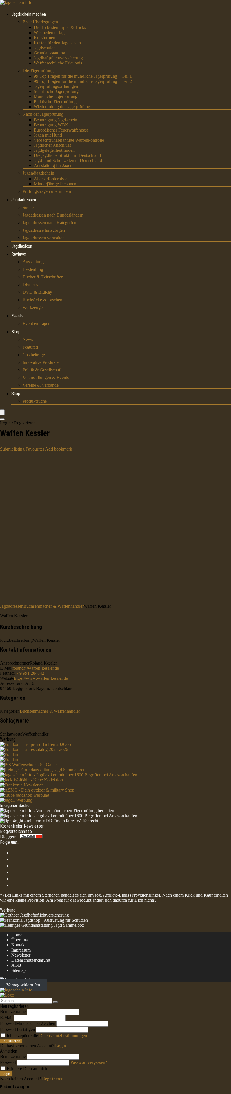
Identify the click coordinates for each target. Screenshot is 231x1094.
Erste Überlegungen (40, 21)
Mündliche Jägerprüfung (55, 96)
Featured (30, 347)
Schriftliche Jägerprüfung (56, 91)
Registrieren (11, 1041)
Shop (15, 393)
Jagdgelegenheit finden (54, 150)
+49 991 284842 (29, 673)
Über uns (19, 939)
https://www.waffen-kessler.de (41, 678)
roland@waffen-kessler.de (35, 668)
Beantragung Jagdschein (55, 119)
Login (6, 1074)
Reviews (18, 254)
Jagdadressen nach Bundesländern (53, 215)
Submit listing (12, 449)
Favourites (35, 449)
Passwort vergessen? (88, 1062)
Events (17, 315)
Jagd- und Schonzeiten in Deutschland (68, 160)
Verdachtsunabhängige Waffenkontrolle (69, 140)
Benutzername (13, 1011)
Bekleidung (33, 269)
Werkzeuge (33, 307)
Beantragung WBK (51, 124)
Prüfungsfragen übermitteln (47, 191)
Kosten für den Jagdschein (57, 42)
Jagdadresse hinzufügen (44, 230)
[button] (58, 449)
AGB (16, 965)
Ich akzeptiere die (46, 1035)
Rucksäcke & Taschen (42, 299)
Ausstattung (33, 261)
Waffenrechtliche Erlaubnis (58, 63)
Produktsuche (35, 401)
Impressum (21, 950)
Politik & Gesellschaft (42, 369)
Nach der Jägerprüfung (43, 114)
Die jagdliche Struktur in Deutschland (67, 155)
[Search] (2, 419)
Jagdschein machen (28, 14)
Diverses (30, 284)
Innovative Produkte (41, 362)
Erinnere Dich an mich (26, 1068)
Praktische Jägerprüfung (55, 101)
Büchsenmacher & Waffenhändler (53, 606)
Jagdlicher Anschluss (52, 145)
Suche (28, 207)
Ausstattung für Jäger (53, 165)
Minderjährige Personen (55, 183)
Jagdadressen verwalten (44, 237)
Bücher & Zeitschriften (43, 277)
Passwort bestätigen (17, 1029)
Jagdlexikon (21, 246)
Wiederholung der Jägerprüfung (62, 106)
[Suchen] (55, 1002)
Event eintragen (36, 323)
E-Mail (6, 1017)
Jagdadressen (23, 199)
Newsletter (20, 955)
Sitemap (18, 970)
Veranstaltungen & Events (46, 377)
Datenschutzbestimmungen (63, 1035)
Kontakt (18, 945)
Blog (15, 332)
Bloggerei (8, 836)
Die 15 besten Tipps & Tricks (60, 27)
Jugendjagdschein (38, 173)
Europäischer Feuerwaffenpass (61, 130)
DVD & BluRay (37, 292)
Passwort (27, 1023)
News (28, 339)
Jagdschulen (44, 47)
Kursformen (44, 37)
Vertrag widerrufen (23, 984)
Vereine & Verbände (41, 385)
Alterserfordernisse (50, 178)
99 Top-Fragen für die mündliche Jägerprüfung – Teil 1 (83, 76)
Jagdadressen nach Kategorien (49, 222)
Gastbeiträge (34, 354)
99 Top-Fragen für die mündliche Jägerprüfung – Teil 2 (83, 81)
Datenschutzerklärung (30, 960)
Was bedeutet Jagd (50, 32)
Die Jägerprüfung (38, 70)
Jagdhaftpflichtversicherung (58, 57)
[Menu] (2, 412)
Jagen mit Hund (48, 135)
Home (16, 934)
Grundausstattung (49, 52)
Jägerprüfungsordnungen (56, 86)
